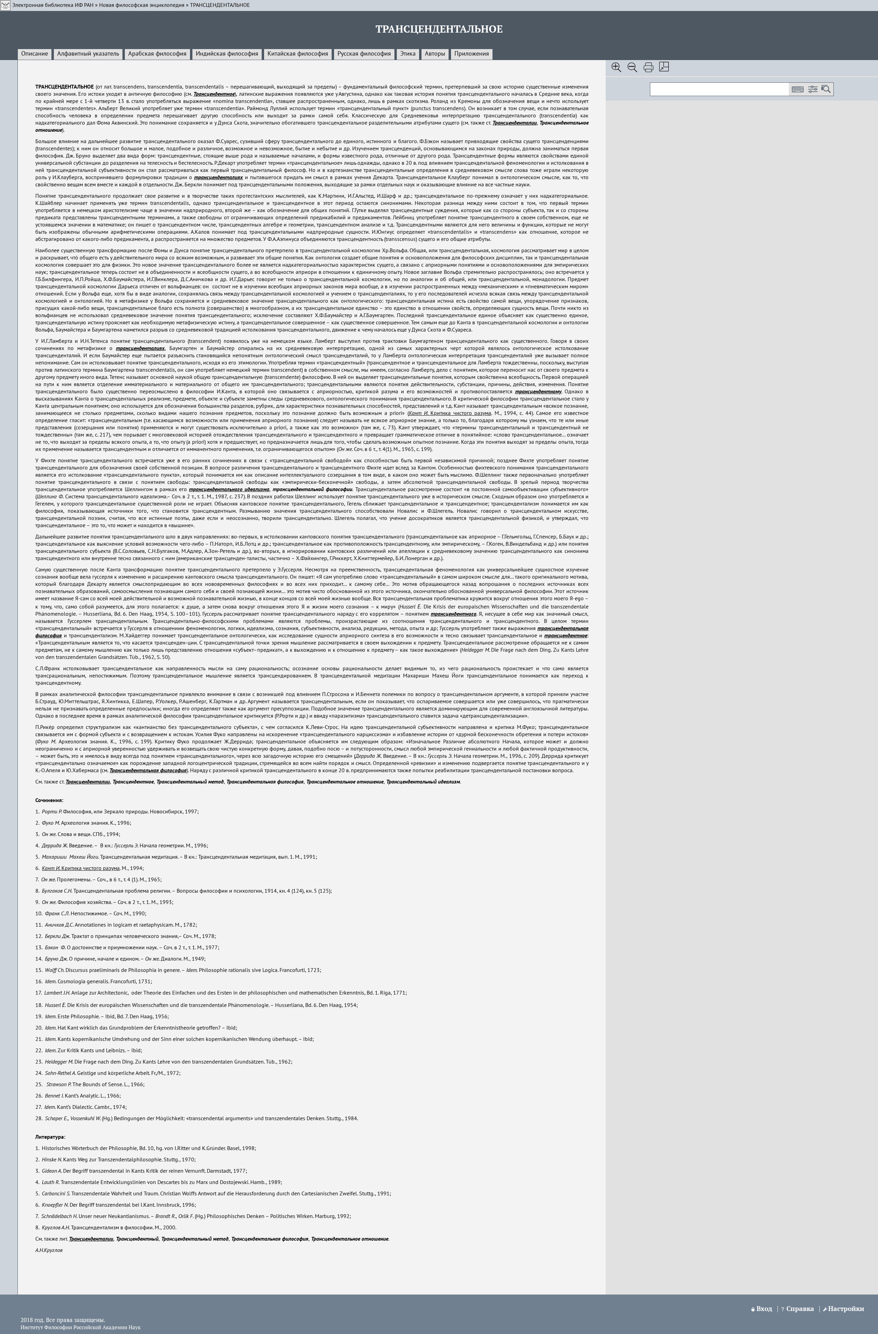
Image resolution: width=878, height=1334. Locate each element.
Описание (34, 54)
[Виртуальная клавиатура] (797, 89)
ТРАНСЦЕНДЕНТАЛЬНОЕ (220, 5)
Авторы (435, 54)
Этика (408, 54)
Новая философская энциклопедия (142, 5)
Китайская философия (298, 54)
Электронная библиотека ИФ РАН (53, 5)
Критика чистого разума (450, 413)
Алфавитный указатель (88, 54)
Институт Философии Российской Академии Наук (81, 1328)
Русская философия (364, 54)
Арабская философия (157, 54)
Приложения (471, 54)
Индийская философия (227, 54)
